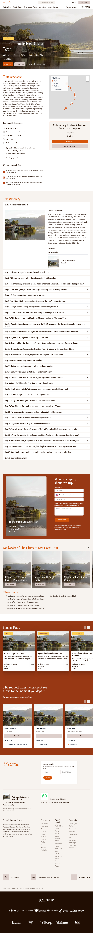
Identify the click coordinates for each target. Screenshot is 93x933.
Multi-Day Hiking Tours (58, 859)
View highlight (11, 584)
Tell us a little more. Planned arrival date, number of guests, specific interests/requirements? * (68, 504)
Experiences (28, 7)
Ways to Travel (17, 7)
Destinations (7, 7)
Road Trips (58, 843)
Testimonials (73, 835)
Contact (55, 7)
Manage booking (71, 7)
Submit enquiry (62, 520)
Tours (35, 7)
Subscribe (47, 778)
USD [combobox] (73, 2)
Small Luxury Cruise (57, 838)
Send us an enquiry (8, 805)
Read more (51, 248)
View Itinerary (20, 64)
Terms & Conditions (24, 888)
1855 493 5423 (85, 7)
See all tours (84, 2)
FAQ (70, 838)
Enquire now (8, 64)
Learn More (17, 736)
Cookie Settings (34, 888)
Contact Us (72, 829)
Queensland (44, 824)
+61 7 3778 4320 (64, 802)
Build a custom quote (70, 146)
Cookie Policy (14, 888)
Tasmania (44, 832)
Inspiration (42, 7)
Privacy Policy (6, 888)
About (49, 7)
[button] (66, 108)
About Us (72, 832)
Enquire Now (69, 141)
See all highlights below (12, 158)
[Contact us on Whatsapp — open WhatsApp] (44, 796)
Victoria (43, 845)
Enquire (30, 697)
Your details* (58, 487)
